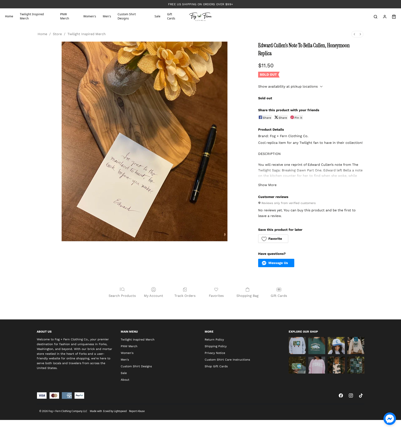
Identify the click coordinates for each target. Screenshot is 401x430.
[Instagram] (351, 395)
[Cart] (394, 17)
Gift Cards (279, 296)
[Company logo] (200, 16)
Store (57, 34)
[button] (273, 239)
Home (42, 34)
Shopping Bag (247, 296)
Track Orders (184, 296)
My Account (153, 296)
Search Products (122, 296)
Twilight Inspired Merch (86, 34)
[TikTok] (361, 395)
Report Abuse (137, 411)
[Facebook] (341, 395)
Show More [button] (267, 185)
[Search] (375, 17)
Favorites (216, 296)
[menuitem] (354, 34)
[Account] (385, 17)
